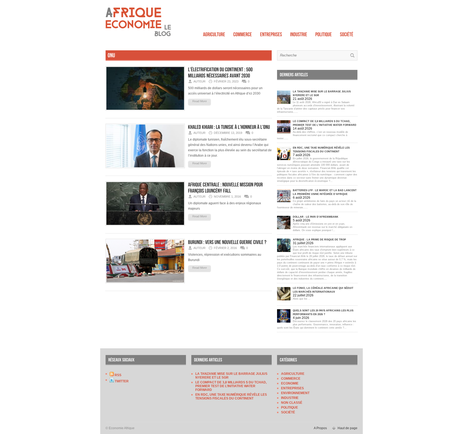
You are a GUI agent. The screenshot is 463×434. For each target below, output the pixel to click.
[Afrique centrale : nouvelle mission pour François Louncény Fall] (145, 227)
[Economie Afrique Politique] (323, 33)
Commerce (290, 378)
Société (288, 412)
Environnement (295, 393)
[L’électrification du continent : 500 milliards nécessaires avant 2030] (145, 112)
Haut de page (347, 428)
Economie (289, 383)
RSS (117, 375)
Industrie (289, 398)
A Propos (320, 428)
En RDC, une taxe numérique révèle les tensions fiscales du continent (231, 396)
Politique (289, 407)
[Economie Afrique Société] (346, 33)
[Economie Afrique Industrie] (298, 33)
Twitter (121, 381)
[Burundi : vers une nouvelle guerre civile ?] (145, 285)
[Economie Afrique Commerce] (242, 33)
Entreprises (292, 388)
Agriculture (292, 374)
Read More (199, 101)
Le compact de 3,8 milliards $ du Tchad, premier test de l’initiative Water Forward (231, 386)
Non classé (291, 403)
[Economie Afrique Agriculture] (214, 33)
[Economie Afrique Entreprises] (271, 33)
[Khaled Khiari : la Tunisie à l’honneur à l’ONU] (145, 170)
